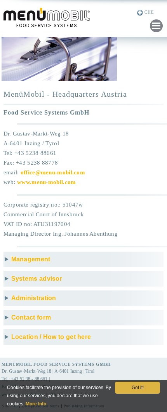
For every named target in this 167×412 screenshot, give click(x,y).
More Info (36, 404)
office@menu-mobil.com (53, 172)
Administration (33, 298)
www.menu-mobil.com (46, 182)
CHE (149, 12)
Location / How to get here (51, 337)
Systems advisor (37, 278)
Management (30, 259)
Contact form (31, 317)
